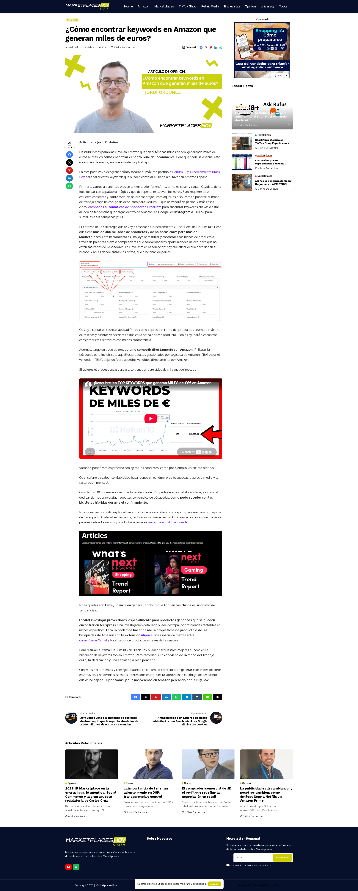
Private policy (262, 885)
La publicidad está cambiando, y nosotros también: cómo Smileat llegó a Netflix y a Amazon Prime (266, 794)
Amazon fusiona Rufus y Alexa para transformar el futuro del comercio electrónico (260, 116)
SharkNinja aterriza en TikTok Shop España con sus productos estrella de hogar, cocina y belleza (273, 141)
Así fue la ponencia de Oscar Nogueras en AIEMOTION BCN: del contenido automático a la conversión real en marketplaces (273, 182)
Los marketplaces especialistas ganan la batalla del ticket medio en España (272, 162)
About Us (244, 885)
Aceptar (214, 884)
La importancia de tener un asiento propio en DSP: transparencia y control (146, 792)
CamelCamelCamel (93, 640)
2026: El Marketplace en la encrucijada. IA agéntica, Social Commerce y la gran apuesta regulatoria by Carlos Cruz (90, 794)
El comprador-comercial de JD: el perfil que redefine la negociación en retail (207, 792)
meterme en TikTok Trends (167, 522)
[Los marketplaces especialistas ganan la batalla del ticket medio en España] (242, 162)
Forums (278, 885)
